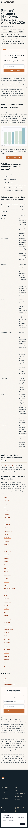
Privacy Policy (6, 820)
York (5, 666)
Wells (5, 646)
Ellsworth (6, 541)
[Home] (8, 2)
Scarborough (7, 619)
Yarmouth (6, 663)
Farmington (7, 551)
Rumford (6, 609)
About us (3, 808)
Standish (6, 632)
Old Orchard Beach (9, 588)
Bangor (6, 504)
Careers (3, 810)
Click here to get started (8, 465)
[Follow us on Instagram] (18, 808)
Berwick (6, 514)
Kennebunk (7, 575)
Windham (6, 653)
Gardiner (6, 558)
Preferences (15, 824)
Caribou (6, 534)
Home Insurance (5, 793)
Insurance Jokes (18, 796)
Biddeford (7, 517)
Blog (16, 787)
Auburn (6, 497)
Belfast (6, 511)
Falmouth (6, 548)
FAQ (16, 790)
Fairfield (6, 544)
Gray (5, 565)
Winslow (6, 656)
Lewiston (6, 582)
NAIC (5, 681)
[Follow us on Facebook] (21, 808)
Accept (22, 824)
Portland (6, 598)
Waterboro (7, 639)
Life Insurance (4, 796)
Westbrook (7, 649)
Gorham (6, 561)
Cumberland (7, 538)
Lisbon (6, 585)
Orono (5, 595)
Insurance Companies (20, 793)
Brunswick (7, 524)
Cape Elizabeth (8, 531)
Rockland (6, 605)
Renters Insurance (5, 787)
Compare (14, 70)
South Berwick (8, 626)
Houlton (6, 571)
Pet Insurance (4, 798)
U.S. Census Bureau (9, 684)
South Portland (8, 629)
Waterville (7, 642)
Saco (5, 612)
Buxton (6, 527)
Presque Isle (7, 602)
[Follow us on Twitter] (24, 808)
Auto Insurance (5, 790)
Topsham (6, 636)
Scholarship (17, 799)
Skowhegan (7, 622)
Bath (5, 507)
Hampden (6, 568)
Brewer (6, 521)
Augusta (6, 500)
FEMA (5, 679)
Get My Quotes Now (14, 157)
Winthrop (6, 659)
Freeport (6, 555)
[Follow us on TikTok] (15, 808)
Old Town (6, 592)
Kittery (6, 578)
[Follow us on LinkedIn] (15, 811)
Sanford (6, 615)
